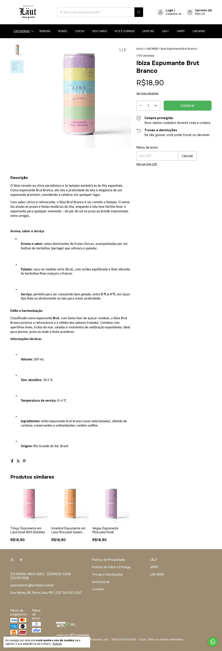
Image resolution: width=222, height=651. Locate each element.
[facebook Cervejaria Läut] (21, 560)
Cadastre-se (173, 14)
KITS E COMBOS (125, 31)
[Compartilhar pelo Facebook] (12, 461)
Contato (98, 589)
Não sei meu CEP (146, 164)
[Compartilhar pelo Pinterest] (24, 461)
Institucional (100, 582)
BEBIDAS (45, 31)
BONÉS (62, 31)
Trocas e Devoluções (107, 574)
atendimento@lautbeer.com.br (32, 585)
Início (139, 49)
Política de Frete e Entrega (111, 567)
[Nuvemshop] (73, 636)
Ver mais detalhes (147, 93)
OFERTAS (148, 31)
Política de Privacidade (108, 560)
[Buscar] (138, 12)
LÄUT (165, 31)
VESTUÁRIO (99, 31)
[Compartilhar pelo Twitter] (18, 461)
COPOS (79, 31)
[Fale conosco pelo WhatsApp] (213, 642)
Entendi (57, 643)
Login (169, 10)
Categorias (22, 31)
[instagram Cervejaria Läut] (11, 560)
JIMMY (181, 31)
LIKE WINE (199, 31)
